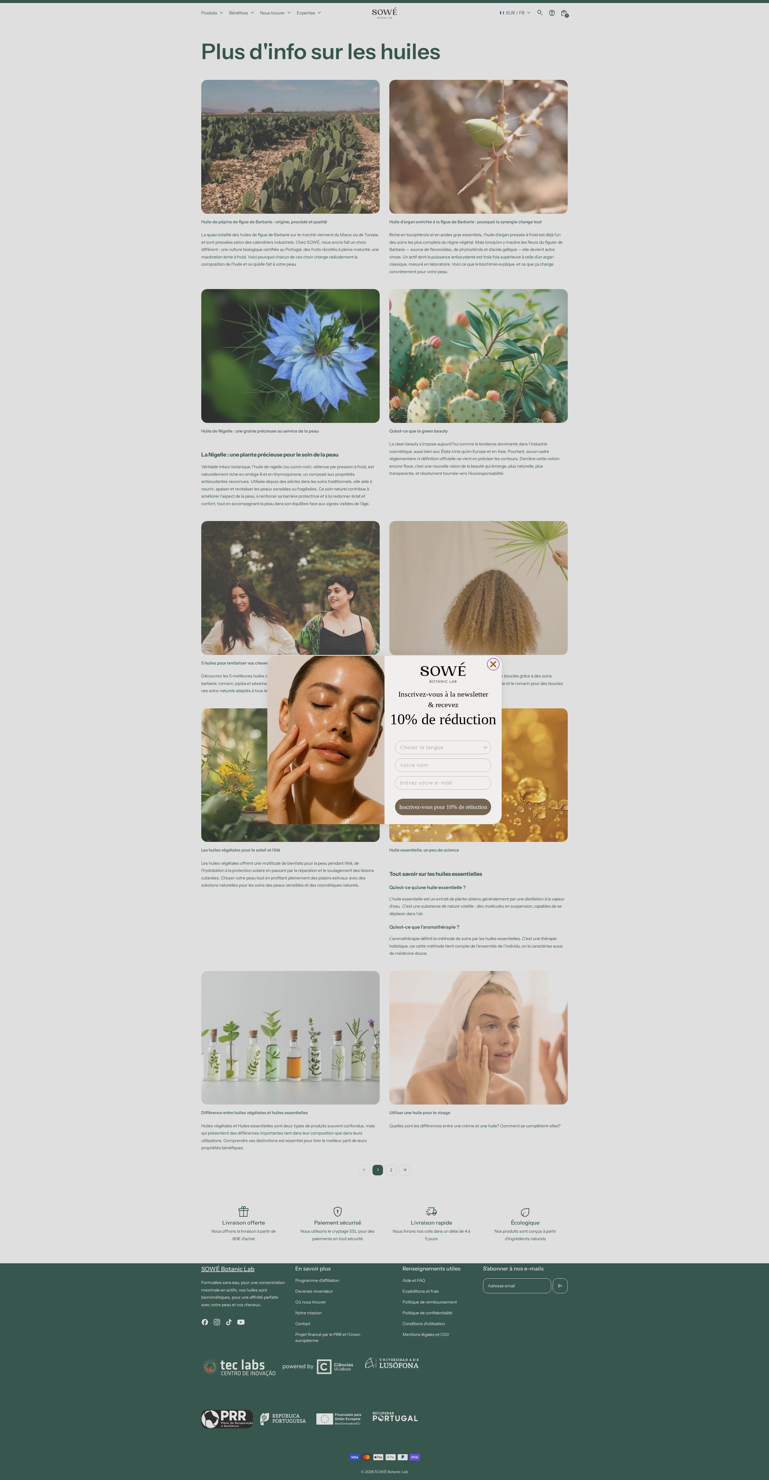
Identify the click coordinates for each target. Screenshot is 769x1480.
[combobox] (441, 747)
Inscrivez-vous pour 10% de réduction (443, 807)
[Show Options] (485, 747)
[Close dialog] (493, 664)
